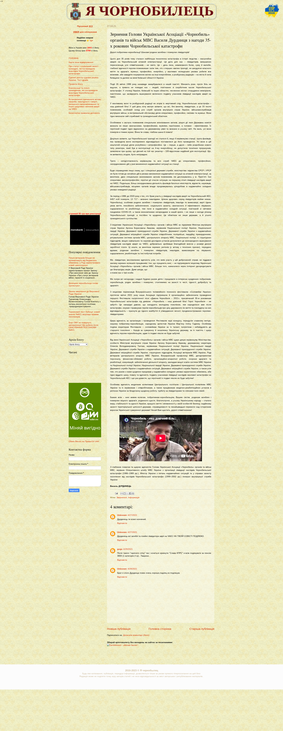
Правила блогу (76, 84)
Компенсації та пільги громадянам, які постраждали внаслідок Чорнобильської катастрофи (83, 91)
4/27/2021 (132, 515)
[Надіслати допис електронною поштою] (116, 493)
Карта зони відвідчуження (81, 62)
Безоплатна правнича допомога (84, 113)
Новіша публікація (118, 628)
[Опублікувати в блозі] (124, 493)
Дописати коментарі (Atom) (136, 635)
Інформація (133, 497)
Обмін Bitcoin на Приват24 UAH (84, 441)
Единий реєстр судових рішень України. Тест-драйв (83, 78)
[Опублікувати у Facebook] (130, 493)
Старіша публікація (201, 628)
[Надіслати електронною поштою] (121, 493)
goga (119, 549)
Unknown (122, 515)
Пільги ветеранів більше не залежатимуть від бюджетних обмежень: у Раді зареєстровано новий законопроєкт (84, 261)
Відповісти (122, 523)
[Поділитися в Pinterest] (132, 493)
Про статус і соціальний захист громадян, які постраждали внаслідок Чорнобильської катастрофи (83, 70)
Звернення (121, 497)
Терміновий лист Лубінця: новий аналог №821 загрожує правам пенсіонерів (84, 314)
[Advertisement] (85, 164)
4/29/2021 (128, 549)
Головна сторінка (160, 628)
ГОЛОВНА (73, 58)
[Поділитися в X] (127, 493)
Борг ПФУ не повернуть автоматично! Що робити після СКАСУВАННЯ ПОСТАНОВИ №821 (83, 326)
